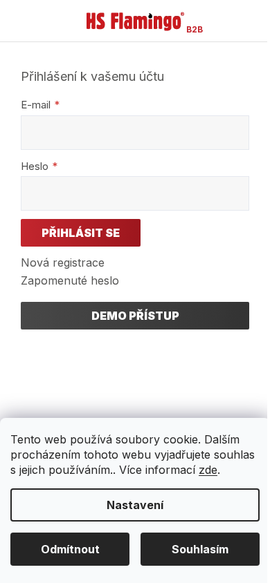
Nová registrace (63, 262)
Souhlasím (200, 549)
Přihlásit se (81, 233)
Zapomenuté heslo (70, 280)
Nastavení (135, 505)
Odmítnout (70, 549)
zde (208, 470)
